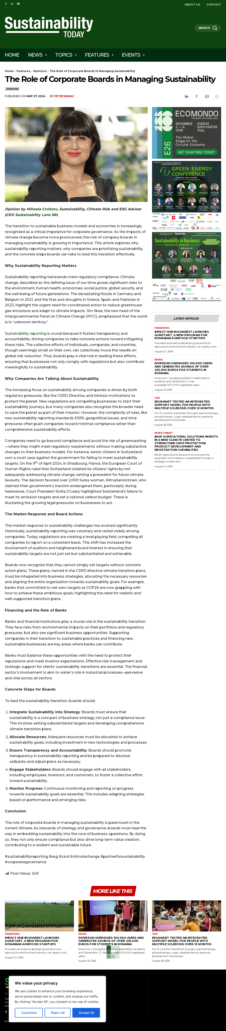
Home (9, 71)
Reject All (57, 1012)
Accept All (86, 1012)
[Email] (206, 96)
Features (23, 71)
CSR (157, 398)
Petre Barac (64, 96)
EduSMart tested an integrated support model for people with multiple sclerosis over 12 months (184, 405)
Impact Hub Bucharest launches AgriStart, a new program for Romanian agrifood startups (181, 335)
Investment (163, 433)
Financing (161, 328)
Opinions (40, 71)
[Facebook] (6, 4)
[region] (57, 999)
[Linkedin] (12, 4)
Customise (29, 1012)
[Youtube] (18, 4)
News (158, 359)
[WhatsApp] (216, 96)
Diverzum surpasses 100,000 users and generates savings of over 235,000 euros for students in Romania (183, 368)
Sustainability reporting (25, 333)
